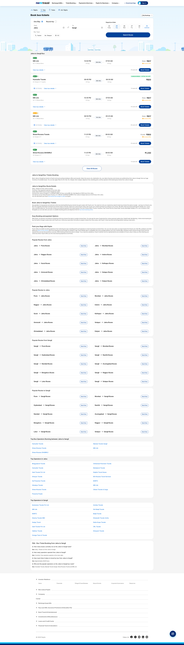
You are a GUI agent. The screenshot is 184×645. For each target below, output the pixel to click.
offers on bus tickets (43, 230)
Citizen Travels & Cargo (100, 489)
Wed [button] (124, 27)
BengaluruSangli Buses (44, 423)
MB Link (95, 448)
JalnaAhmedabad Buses (44, 281)
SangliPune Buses (42, 346)
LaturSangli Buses (42, 432)
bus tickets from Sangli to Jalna (56, 196)
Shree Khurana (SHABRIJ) (40, 452)
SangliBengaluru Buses (44, 373)
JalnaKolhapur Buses (104, 263)
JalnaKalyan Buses (103, 281)
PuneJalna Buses (42, 296)
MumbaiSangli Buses (104, 396)
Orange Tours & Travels (39, 535)
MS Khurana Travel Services (102, 476)
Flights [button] (35, 10)
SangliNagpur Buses (104, 373)
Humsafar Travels (37, 444)
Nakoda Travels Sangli (100, 444)
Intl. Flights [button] (64, 10)
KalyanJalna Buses (103, 331)
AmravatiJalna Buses (43, 322)
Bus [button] (44, 10)
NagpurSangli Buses (104, 423)
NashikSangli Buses (104, 405)
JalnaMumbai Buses (104, 246)
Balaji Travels (97, 513)
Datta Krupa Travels (99, 522)
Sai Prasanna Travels (38, 481)
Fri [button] (139, 27)
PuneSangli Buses (42, 396)
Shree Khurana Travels (39, 448)
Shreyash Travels (98, 531)
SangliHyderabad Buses (44, 355)
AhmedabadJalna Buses (44, 331)
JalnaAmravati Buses (43, 272)
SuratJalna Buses (42, 313)
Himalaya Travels (37, 485)
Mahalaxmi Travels (99, 468)
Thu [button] (132, 27)
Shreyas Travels (37, 476)
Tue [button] (117, 27)
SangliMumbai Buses (104, 346)
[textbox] (49, 28)
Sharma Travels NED (38, 518)
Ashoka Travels (98, 505)
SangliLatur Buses (42, 381)
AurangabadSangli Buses (106, 414)
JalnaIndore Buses (103, 254)
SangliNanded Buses (43, 364)
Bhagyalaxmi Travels (38, 463)
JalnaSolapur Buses (104, 272)
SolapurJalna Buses (104, 322)
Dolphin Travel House (99, 472)
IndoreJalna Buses (103, 305)
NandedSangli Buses (43, 414)
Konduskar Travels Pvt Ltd (40, 505)
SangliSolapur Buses (104, 381)
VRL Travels (97, 526)
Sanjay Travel (36, 522)
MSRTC (95, 481)
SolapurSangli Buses (104, 432)
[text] (92, 9)
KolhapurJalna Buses (104, 313)
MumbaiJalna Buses (104, 296)
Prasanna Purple (37, 494)
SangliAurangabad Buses (106, 364)
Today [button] (109, 27)
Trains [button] (53, 10)
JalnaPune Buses (42, 246)
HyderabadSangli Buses (44, 405)
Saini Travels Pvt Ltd (38, 472)
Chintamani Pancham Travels (102, 463)
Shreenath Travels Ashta (101, 518)
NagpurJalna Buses (43, 305)
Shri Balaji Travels (98, 509)
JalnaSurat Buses (42, 263)
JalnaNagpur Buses (43, 254)
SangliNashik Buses (104, 355)
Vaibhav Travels (37, 531)
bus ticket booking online (86, 209)
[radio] (39, 21)
